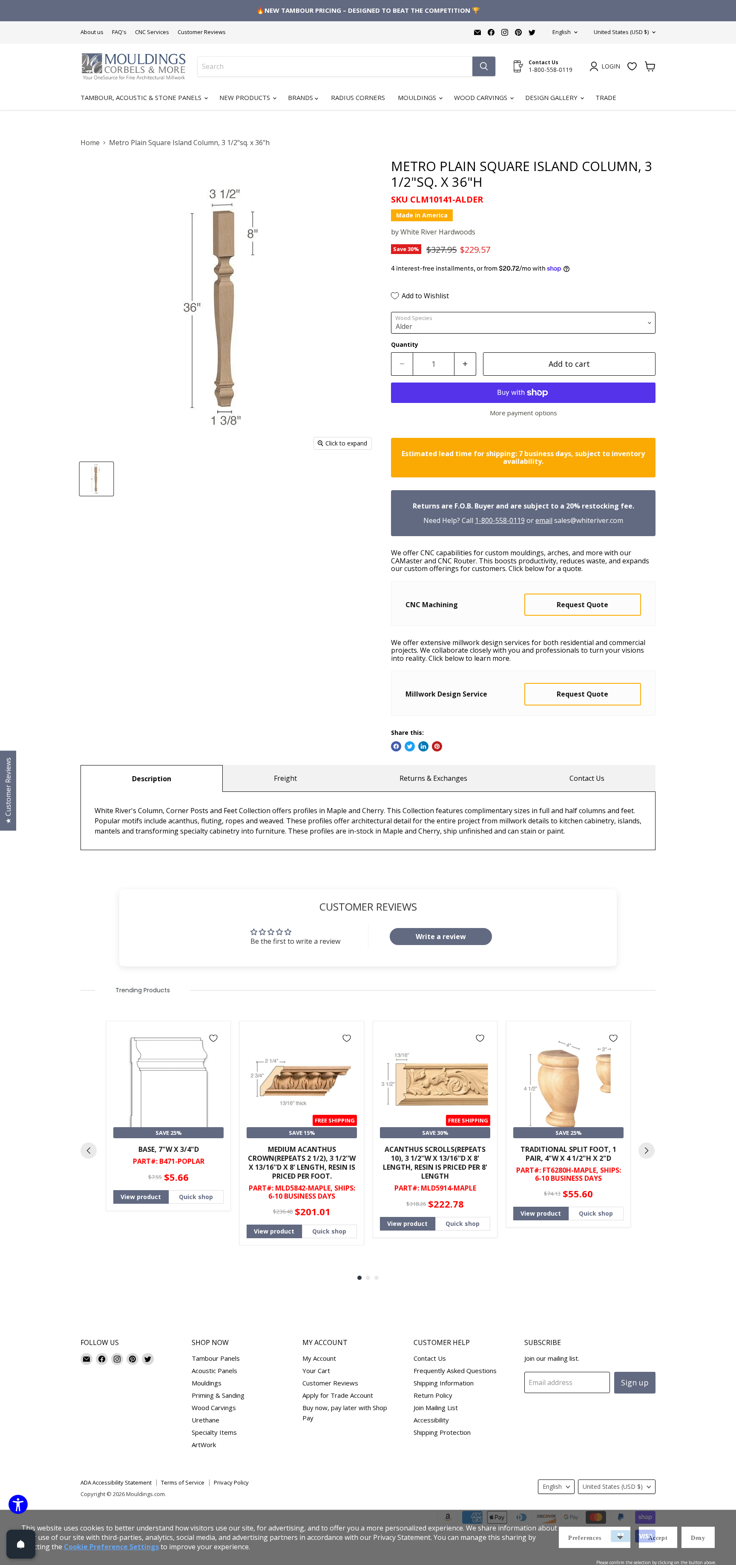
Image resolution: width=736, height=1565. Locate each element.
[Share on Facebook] (396, 746)
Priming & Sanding (218, 1395)
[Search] (483, 66)
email (543, 520)
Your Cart (316, 1370)
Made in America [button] (422, 215)
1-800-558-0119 (500, 520)
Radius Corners (358, 97)
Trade (605, 97)
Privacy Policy (231, 1482)
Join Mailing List (436, 1407)
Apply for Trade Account (337, 1395)
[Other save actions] (620, 1537)
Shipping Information (444, 1383)
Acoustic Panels (214, 1370)
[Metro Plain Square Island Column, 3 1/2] (96, 479)
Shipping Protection (442, 1432)
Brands (301, 97)
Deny (698, 1538)
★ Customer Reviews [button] (8, 790)
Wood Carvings (481, 97)
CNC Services (152, 32)
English (561, 32)
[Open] (20, 1544)
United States (621, 32)
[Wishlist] (632, 66)
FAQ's (119, 32)
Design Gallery (552, 97)
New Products (245, 97)
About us (92, 32)
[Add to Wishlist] (213, 1038)
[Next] (646, 1150)
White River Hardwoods (437, 232)
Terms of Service (182, 1482)
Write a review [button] (441, 936)
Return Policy (433, 1395)
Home (90, 142)
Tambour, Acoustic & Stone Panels (141, 97)
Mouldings (418, 97)
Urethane (205, 1420)
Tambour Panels (216, 1358)
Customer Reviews (202, 32)
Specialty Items (214, 1432)
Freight (285, 778)
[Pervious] (88, 1150)
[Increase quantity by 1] (465, 364)
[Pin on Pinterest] (437, 746)
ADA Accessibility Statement (116, 1482)
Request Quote (582, 604)
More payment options (523, 413)
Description (151, 778)
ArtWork (204, 1444)
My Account (319, 1358)
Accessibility (431, 1420)
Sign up (635, 1382)
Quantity (404, 344)
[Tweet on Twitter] (410, 746)
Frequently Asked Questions (455, 1370)
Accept (658, 1538)
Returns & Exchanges (433, 778)
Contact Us (586, 778)
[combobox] (335, 66)
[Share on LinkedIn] (423, 746)
